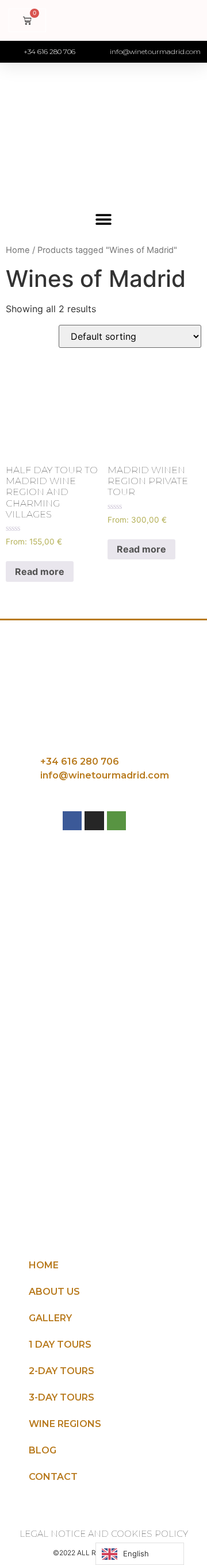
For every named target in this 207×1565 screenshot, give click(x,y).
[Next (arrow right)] (187, 782)
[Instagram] (94, 821)
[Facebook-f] (72, 821)
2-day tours (61, 1370)
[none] (139, 1554)
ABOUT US (54, 1291)
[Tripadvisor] (116, 821)
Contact (53, 1476)
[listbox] (139, 1554)
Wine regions (65, 1423)
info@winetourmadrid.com (104, 775)
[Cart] (27, 20)
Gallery (50, 1318)
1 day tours (60, 1344)
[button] (104, 219)
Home (18, 250)
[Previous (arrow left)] (20, 782)
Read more (39, 571)
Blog (42, 1450)
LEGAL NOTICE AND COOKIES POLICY (104, 1533)
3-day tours (61, 1397)
